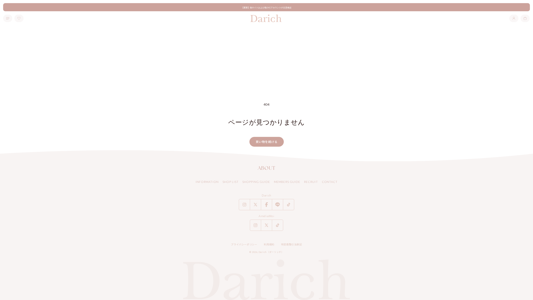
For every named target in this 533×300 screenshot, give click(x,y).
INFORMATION (207, 182)
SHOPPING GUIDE (256, 182)
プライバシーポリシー (244, 244)
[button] (525, 18)
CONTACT (329, 182)
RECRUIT (311, 182)
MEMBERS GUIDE (287, 182)
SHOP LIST (231, 182)
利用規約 (269, 244)
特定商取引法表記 (291, 244)
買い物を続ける (267, 142)
